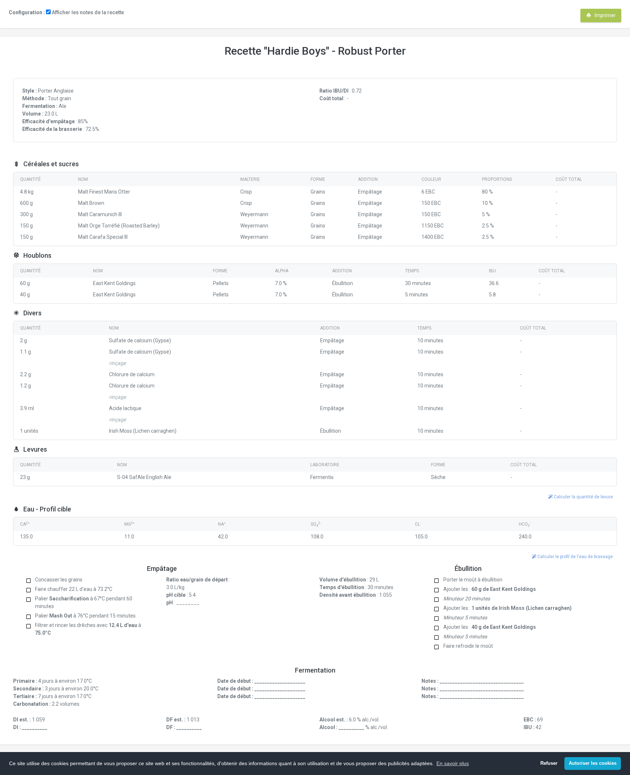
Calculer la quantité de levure (583, 496)
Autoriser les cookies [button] (593, 763)
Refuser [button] (548, 763)
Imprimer (605, 15)
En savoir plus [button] (452, 763)
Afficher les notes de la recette (87, 12)
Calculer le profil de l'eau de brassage (574, 556)
